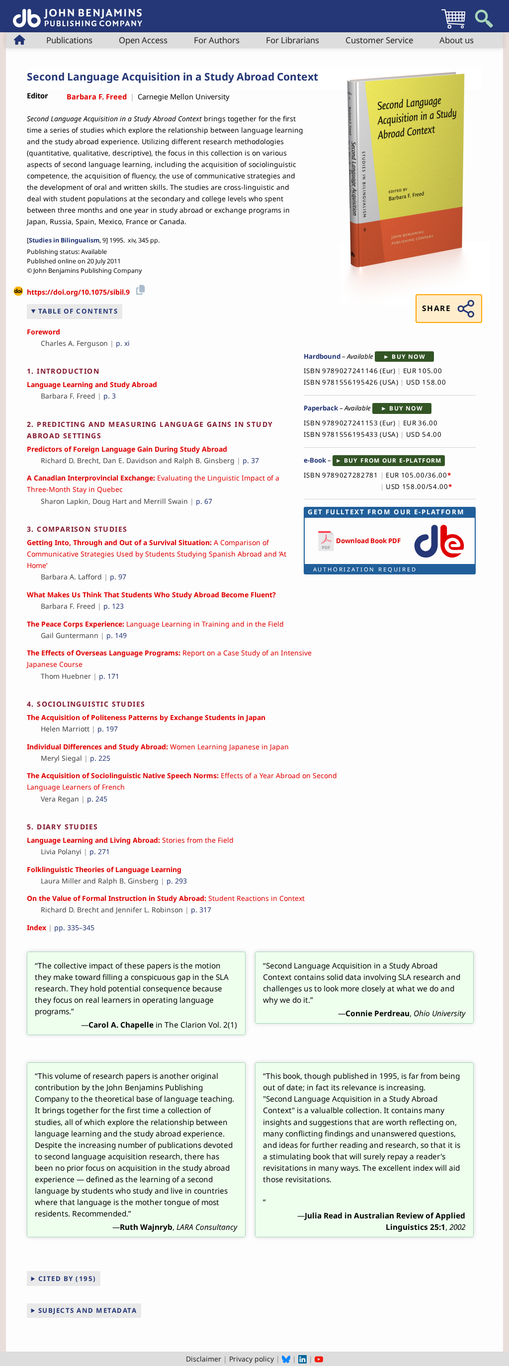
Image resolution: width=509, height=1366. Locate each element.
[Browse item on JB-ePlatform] (439, 558)
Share (436, 308)
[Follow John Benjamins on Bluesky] (286, 1359)
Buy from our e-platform (393, 460)
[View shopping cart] (453, 28)
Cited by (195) (67, 1278)
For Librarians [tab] (292, 40)
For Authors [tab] (217, 40)
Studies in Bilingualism (64, 240)
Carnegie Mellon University (183, 96)
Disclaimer (203, 1359)
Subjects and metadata (87, 1310)
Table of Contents (78, 311)
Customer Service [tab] (379, 40)
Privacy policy (251, 1359)
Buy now (408, 356)
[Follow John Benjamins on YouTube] (319, 1359)
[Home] (77, 12)
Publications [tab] (69, 40)
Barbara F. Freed (97, 96)
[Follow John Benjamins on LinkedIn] (302, 1359)
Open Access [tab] (143, 40)
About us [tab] (456, 40)
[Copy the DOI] (139, 288)
